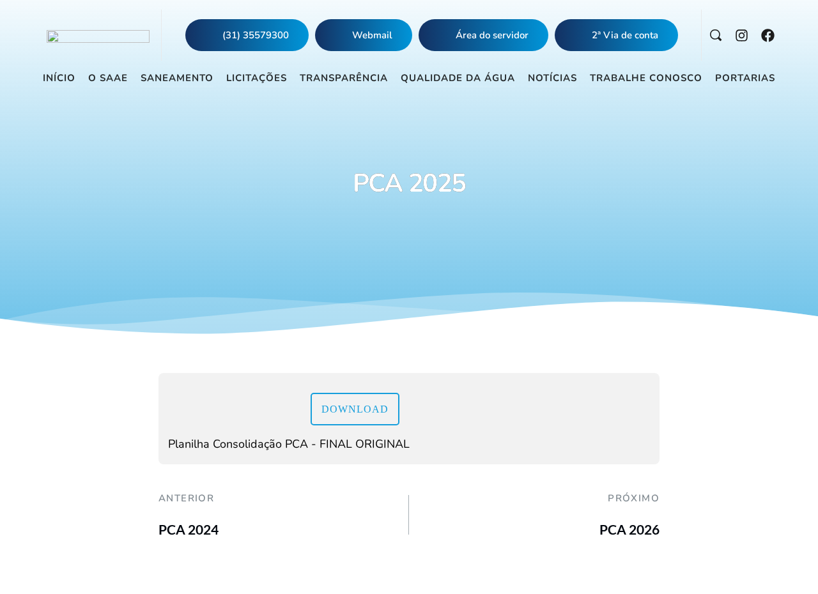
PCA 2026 (629, 529)
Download (355, 409)
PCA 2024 (188, 529)
